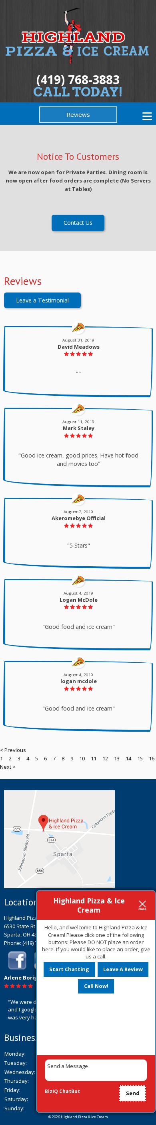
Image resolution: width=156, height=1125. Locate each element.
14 (128, 758)
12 (105, 758)
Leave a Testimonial (42, 300)
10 (82, 758)
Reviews (78, 114)
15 (140, 758)
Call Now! (96, 986)
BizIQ (51, 1091)
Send (133, 1093)
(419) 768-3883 (78, 79)
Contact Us (78, 222)
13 (117, 758)
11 (93, 758)
